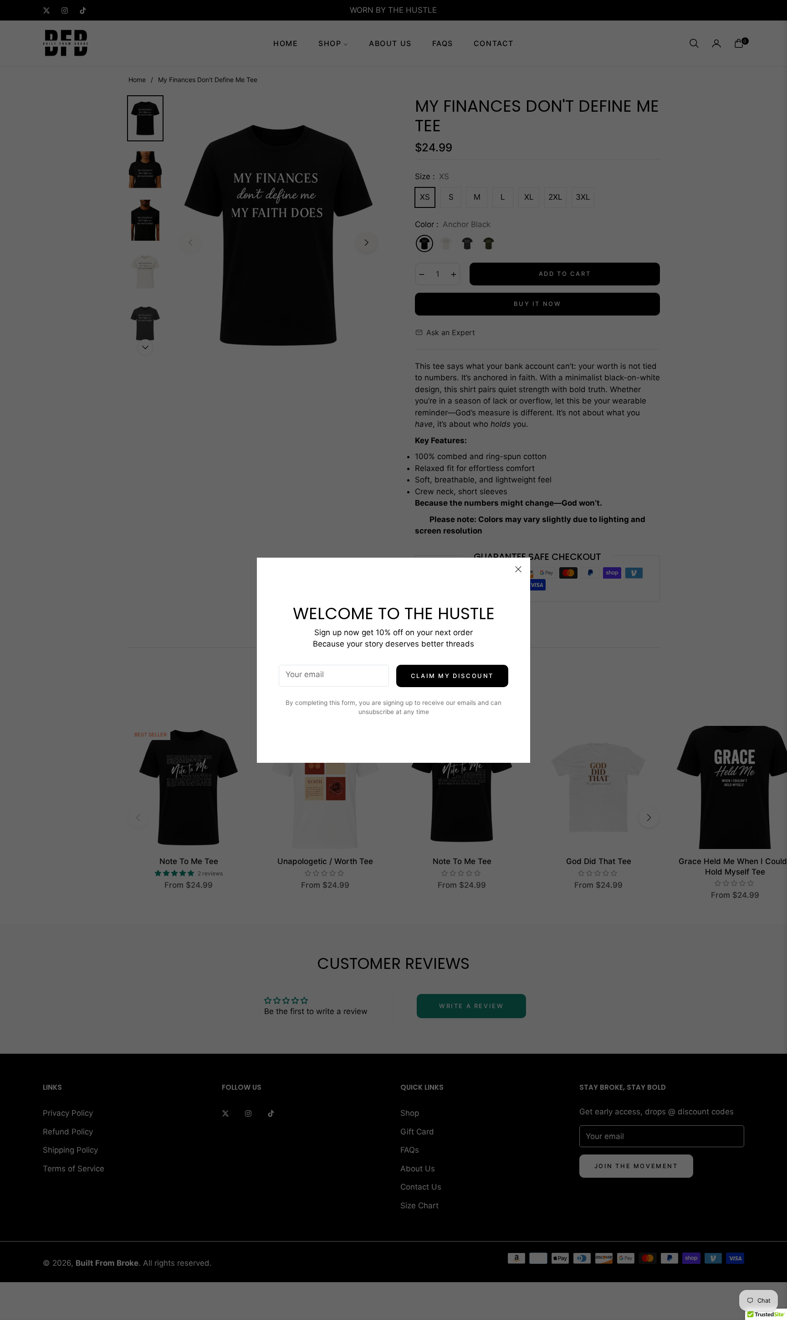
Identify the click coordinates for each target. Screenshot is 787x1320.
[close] (518, 569)
